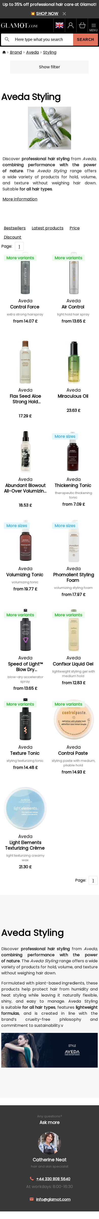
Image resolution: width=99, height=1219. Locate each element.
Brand (16, 52)
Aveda (32, 52)
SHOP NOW (47, 13)
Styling (49, 52)
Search (85, 39)
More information (20, 199)
